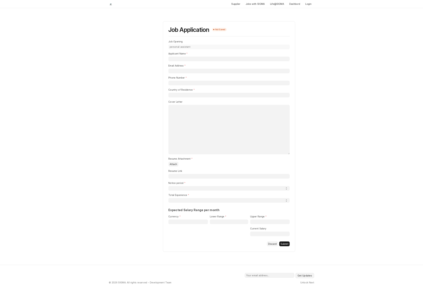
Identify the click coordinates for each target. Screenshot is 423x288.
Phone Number (176, 77)
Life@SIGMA (277, 3)
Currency (173, 216)
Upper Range (257, 216)
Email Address (176, 65)
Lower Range (217, 216)
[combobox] (229, 95)
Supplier (235, 3)
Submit (284, 243)
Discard (272, 243)
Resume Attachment (179, 158)
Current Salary (258, 228)
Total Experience (177, 195)
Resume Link (175, 170)
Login (308, 3)
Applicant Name (177, 53)
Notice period (176, 183)
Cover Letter (175, 101)
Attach (173, 164)
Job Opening (175, 41)
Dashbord (294, 3)
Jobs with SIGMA (255, 3)
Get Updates (305, 275)
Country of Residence (180, 89)
